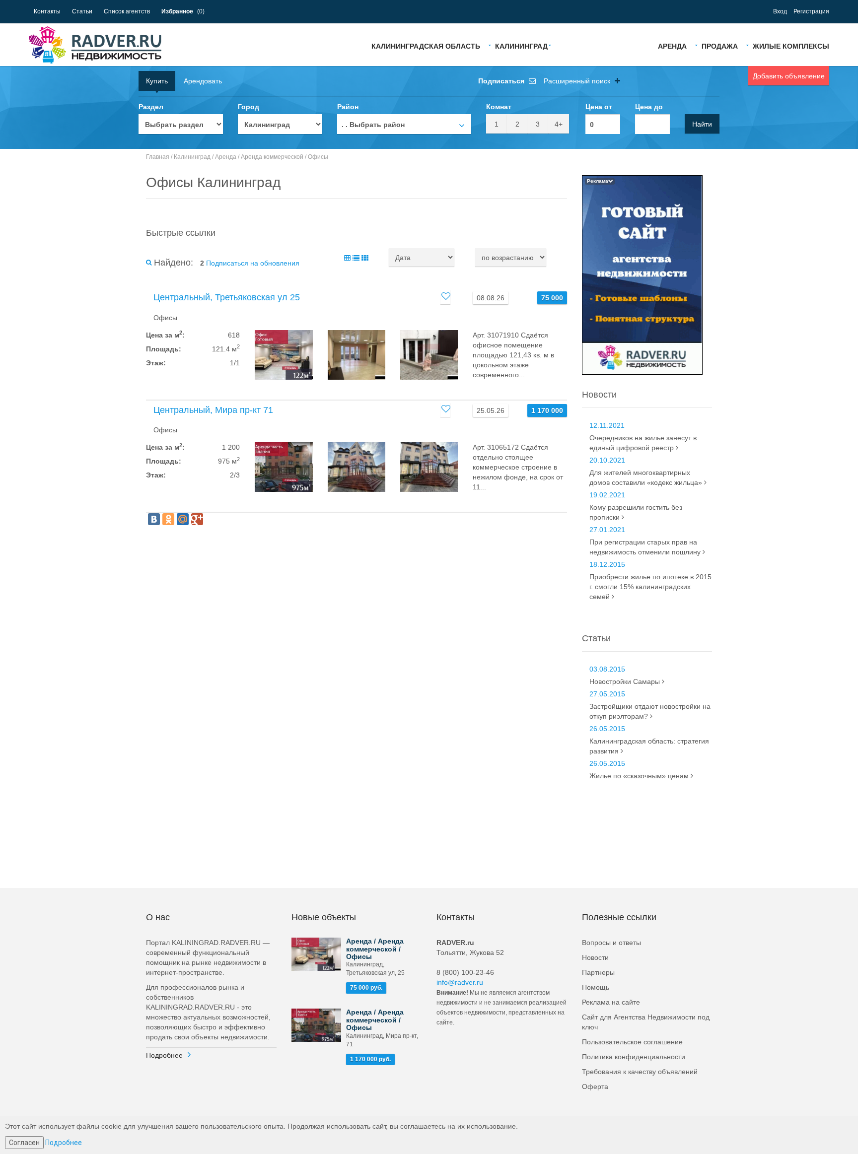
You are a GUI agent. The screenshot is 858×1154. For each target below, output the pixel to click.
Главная (157, 156)
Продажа (720, 45)
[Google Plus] (197, 519)
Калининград (521, 45)
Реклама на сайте (611, 1002)
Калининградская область (425, 45)
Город (248, 107)
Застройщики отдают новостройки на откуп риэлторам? (650, 711)
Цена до (649, 107)
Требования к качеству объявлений (640, 1072)
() (183, 11)
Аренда (672, 45)
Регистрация (811, 11)
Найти (702, 124)
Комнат (498, 107)
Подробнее (164, 1055)
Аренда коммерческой (272, 156)
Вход (780, 11)
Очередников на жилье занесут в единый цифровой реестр (643, 443)
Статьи (82, 11)
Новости (595, 957)
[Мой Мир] (183, 519)
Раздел (151, 107)
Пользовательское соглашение (632, 1042)
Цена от (598, 107)
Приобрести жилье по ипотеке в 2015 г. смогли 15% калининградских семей (650, 587)
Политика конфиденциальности (633, 1057)
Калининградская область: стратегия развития (649, 746)
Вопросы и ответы (611, 943)
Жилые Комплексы (791, 45)
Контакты (47, 11)
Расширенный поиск (578, 81)
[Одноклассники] (168, 519)
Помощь (595, 987)
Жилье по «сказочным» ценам (640, 776)
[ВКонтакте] (154, 519)
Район (347, 107)
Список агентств (127, 11)
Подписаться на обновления (252, 263)
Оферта (595, 1086)
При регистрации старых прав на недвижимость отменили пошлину (646, 547)
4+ (559, 124)
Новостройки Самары (625, 681)
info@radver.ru (459, 982)
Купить (157, 81)
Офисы (318, 156)
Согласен (24, 1143)
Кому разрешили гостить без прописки (635, 512)
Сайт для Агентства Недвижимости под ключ (646, 1022)
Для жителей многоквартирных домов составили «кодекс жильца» (646, 477)
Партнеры (598, 972)
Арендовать (203, 81)
